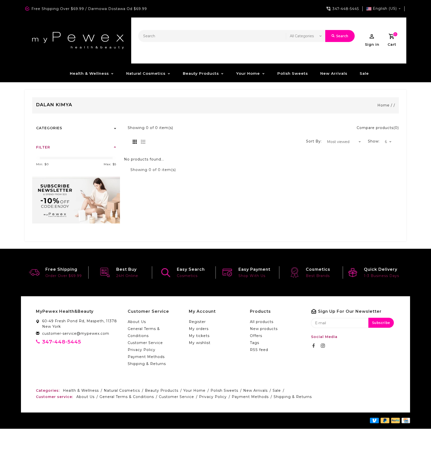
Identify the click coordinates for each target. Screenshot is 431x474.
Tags (254, 342)
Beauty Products (201, 73)
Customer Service (145, 342)
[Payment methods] (405, 420)
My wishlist (200, 342)
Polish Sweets (292, 73)
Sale (364, 73)
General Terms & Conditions (144, 332)
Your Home (248, 73)
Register (197, 322)
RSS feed (259, 350)
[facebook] (315, 346)
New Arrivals (333, 73)
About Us (137, 322)
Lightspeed (136, 420)
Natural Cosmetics (145, 73)
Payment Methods (146, 356)
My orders (199, 328)
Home (383, 105)
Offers (256, 336)
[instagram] (324, 346)
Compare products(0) (378, 128)
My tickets (199, 336)
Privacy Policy (141, 350)
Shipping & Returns (147, 364)
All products (261, 322)
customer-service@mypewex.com (75, 333)
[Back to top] (416, 459)
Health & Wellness (89, 73)
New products (264, 328)
